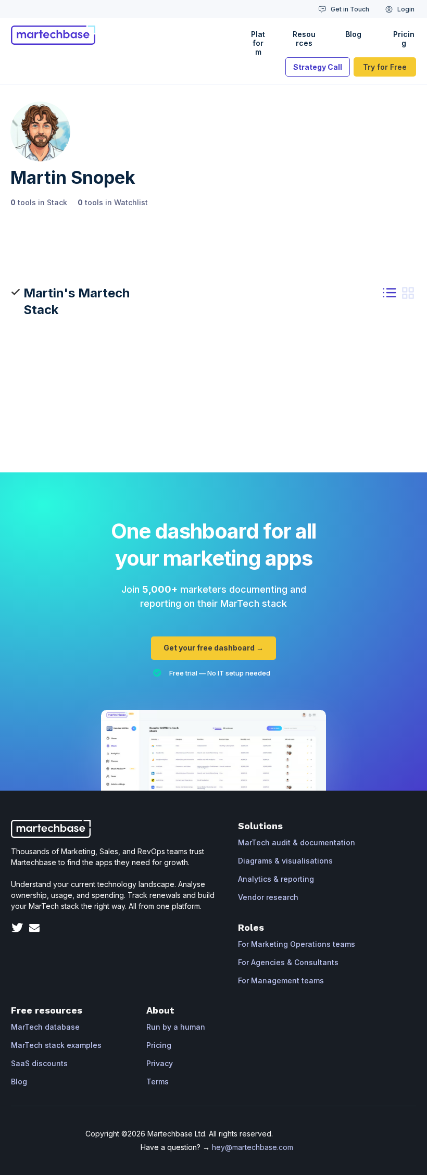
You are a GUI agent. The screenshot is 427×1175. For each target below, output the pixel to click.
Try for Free (385, 67)
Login (406, 9)
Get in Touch (350, 9)
